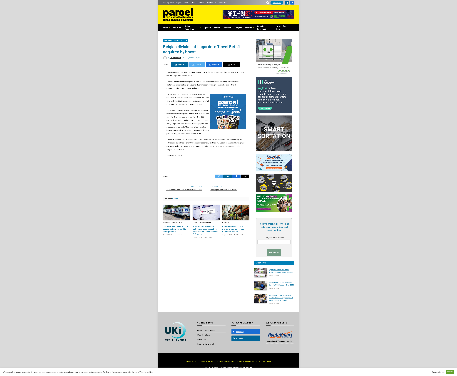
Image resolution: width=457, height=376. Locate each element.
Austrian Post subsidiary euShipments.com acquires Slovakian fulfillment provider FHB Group (205, 230)
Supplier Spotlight (261, 27)
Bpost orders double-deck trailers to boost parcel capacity (281, 271)
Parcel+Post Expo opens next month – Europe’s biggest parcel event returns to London (281, 297)
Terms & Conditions (225, 362)
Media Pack (223, 3)
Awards (248, 27)
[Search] (267, 2)
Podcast (227, 27)
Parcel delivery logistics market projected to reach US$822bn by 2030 (233, 229)
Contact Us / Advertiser (206, 330)
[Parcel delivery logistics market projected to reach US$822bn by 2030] (235, 212)
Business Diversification (175, 41)
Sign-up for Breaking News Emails (176, 3)
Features (177, 27)
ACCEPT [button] (450, 372)
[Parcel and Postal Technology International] (178, 15)
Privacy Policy (207, 362)
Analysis (238, 27)
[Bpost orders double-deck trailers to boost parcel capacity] (260, 272)
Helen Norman (175, 58)
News (165, 27)
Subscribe (277, 3)
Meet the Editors (198, 3)
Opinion (207, 27)
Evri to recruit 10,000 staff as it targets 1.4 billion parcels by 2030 (281, 283)
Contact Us (211, 3)
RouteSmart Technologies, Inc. (280, 341)
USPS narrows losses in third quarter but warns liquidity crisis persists (175, 229)
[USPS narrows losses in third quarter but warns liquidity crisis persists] (176, 212)
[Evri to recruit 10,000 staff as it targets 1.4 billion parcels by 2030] (260, 285)
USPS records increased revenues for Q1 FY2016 (184, 190)
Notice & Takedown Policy (248, 362)
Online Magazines (189, 27)
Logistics (225, 222)
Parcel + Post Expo (281, 27)
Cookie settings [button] (438, 372)
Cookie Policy (192, 362)
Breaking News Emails (205, 344)
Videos (217, 27)
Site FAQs (267, 362)
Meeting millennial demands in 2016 (224, 190)
